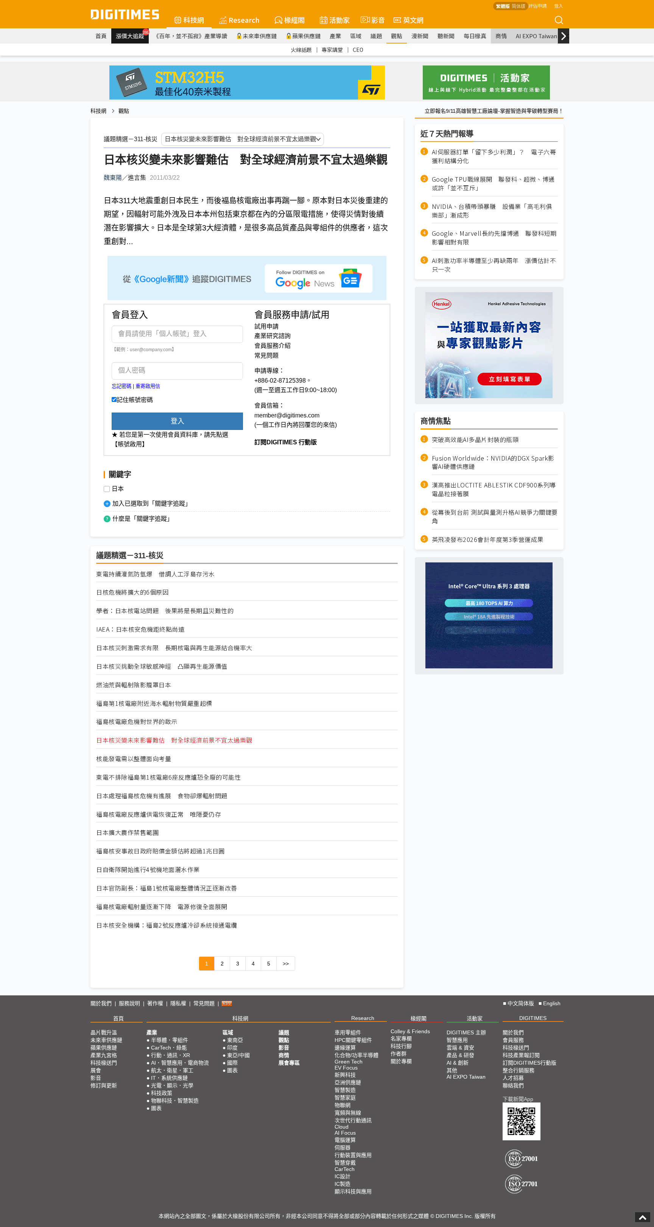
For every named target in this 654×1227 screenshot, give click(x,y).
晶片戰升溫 (103, 1032)
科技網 (194, 20)
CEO (358, 49)
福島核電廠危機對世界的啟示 (137, 721)
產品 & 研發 (460, 1055)
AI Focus (345, 1133)
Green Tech (349, 1062)
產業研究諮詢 (272, 336)
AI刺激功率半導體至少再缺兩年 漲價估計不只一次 (494, 265)
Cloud (342, 1127)
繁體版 (503, 6)
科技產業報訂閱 (521, 1055)
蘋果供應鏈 (306, 36)
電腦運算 (345, 1140)
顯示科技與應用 (353, 1191)
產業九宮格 (103, 1055)
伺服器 (342, 1147)
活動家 (339, 20)
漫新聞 (419, 36)
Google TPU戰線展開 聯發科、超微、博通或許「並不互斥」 (493, 183)
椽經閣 (294, 20)
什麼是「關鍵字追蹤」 (142, 518)
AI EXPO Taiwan (536, 36)
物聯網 (342, 1105)
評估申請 (537, 5)
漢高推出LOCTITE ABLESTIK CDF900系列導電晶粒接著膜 (494, 489)
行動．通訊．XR (170, 1055)
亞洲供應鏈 (348, 1082)
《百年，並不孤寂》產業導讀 (190, 36)
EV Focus (346, 1068)
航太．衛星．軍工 (172, 1070)
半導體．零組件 (169, 1040)
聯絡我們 (513, 1085)
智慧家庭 (345, 1098)
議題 (376, 36)
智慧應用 (457, 1040)
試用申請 (266, 326)
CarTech (345, 1169)
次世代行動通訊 (353, 1120)
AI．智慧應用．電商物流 (180, 1063)
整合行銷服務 (518, 1070)
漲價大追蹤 (132, 35)
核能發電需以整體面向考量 (133, 758)
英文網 (413, 20)
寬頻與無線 (348, 1113)
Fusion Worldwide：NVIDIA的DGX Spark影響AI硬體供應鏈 (493, 462)
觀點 (396, 36)
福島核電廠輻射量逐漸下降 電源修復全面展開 (161, 906)
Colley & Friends (410, 1031)
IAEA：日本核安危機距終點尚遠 (140, 629)
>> (286, 964)
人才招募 (513, 1078)
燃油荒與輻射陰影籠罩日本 (133, 684)
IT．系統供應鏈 (169, 1078)
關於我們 (101, 1003)
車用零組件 (348, 1032)
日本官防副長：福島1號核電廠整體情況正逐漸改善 (166, 888)
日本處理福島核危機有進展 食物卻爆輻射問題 (161, 795)
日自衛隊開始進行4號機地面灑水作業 (148, 869)
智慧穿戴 (345, 1163)
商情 (501, 36)
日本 (118, 489)
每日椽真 (475, 36)
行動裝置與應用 (353, 1155)
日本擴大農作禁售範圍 (127, 832)
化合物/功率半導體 (356, 1055)
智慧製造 (345, 1090)
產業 (335, 36)
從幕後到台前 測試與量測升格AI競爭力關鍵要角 (495, 516)
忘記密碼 (121, 386)
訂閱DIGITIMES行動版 (529, 1063)
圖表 (156, 1108)
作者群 (398, 1054)
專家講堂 (332, 49)
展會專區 (289, 1063)
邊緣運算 (345, 1048)
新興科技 (345, 1075)
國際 (232, 1063)
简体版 (518, 6)
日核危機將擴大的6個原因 (132, 592)
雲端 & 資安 (460, 1048)
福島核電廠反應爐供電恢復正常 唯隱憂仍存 (158, 814)
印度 (232, 1048)
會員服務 (513, 1040)
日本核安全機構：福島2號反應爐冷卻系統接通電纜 (166, 925)
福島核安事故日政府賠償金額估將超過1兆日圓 (160, 851)
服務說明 (129, 1003)
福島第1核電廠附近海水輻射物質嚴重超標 (154, 703)
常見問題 (266, 355)
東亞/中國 (238, 1055)
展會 (95, 1070)
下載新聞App (518, 1099)
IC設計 (342, 1176)
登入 (558, 5)
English (552, 1003)
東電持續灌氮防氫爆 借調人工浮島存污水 (155, 574)
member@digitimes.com (286, 415)
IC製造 (342, 1184)
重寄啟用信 (147, 386)
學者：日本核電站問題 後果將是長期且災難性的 (165, 610)
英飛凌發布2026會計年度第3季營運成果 (487, 539)
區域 (355, 36)
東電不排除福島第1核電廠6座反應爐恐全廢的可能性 (168, 777)
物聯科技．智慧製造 (175, 1101)
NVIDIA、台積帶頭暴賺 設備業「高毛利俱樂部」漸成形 (492, 210)
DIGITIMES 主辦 (466, 1032)
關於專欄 (401, 1061)
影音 (374, 20)
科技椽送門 (103, 1063)
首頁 (101, 36)
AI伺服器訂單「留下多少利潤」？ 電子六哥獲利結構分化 (494, 156)
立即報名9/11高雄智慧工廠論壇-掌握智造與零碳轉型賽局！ (494, 111)
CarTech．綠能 (169, 1048)
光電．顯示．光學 (172, 1085)
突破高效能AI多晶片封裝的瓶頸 (475, 439)
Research (244, 20)
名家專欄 (401, 1038)
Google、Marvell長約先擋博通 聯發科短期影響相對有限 (494, 237)
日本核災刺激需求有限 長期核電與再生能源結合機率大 (174, 647)
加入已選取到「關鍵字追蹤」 (151, 503)
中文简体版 (521, 1003)
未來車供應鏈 (260, 36)
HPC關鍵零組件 (353, 1040)
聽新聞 (446, 36)
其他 (452, 1070)
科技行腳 (401, 1046)
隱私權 (178, 1003)
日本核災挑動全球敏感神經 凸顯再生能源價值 (161, 666)
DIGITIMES (533, 1018)
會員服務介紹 (272, 346)
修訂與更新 (103, 1085)
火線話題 (301, 49)
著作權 (155, 1003)
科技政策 (161, 1093)
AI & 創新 (458, 1063)
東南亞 (235, 1040)
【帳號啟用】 (130, 444)
